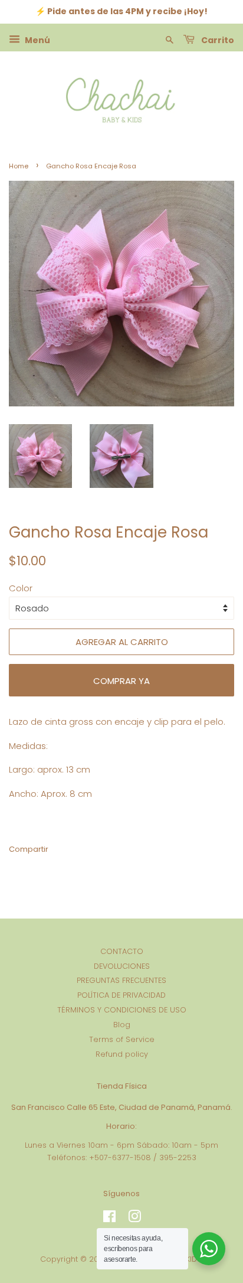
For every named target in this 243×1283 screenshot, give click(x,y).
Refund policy (122, 1054)
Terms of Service (122, 1039)
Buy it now (121, 680)
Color (20, 588)
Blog (121, 1025)
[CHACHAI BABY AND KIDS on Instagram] (134, 1219)
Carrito (216, 39)
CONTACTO (121, 951)
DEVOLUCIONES (122, 966)
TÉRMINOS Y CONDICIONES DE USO (121, 1010)
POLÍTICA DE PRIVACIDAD (121, 995)
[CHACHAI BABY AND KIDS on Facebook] (109, 1219)
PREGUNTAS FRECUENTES (121, 980)
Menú (36, 39)
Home (18, 166)
